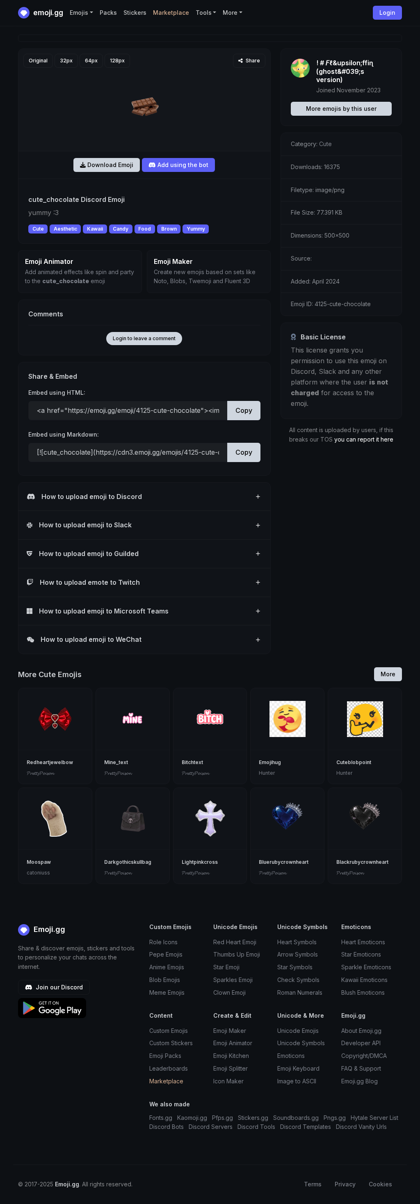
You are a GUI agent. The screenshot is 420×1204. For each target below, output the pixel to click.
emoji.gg (47, 12)
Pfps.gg (222, 1117)
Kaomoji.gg (192, 1117)
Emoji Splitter (230, 1068)
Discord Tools (256, 1126)
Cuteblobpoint (353, 762)
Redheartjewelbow (50, 762)
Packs (108, 12)
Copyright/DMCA (364, 1055)
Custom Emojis (168, 1030)
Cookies (380, 1184)
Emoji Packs (165, 1055)
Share (252, 60)
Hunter (267, 773)
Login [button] (387, 12)
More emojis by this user (341, 108)
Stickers (134, 12)
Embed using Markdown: (63, 434)
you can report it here (363, 439)
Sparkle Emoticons (366, 967)
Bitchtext (192, 762)
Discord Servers (211, 1126)
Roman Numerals (299, 992)
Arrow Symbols (297, 954)
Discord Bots (166, 1126)
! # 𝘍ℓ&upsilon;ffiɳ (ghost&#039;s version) (344, 71)
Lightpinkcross (200, 862)
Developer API (361, 1042)
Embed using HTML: (56, 392)
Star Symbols (295, 967)
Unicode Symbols (301, 1042)
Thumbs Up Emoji (236, 954)
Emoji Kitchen (231, 1055)
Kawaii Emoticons (364, 979)
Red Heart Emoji (234, 941)
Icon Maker (228, 1081)
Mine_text (116, 762)
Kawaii (95, 229)
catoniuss (38, 873)
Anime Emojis (166, 967)
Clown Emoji (229, 992)
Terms (313, 1184)
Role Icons (163, 941)
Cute (38, 229)
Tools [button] (204, 12)
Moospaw (39, 862)
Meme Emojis (167, 992)
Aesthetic (65, 229)
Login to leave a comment (144, 338)
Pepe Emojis (166, 954)
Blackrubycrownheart (362, 862)
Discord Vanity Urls (361, 1126)
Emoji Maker (229, 1030)
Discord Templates (305, 1126)
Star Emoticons (361, 954)
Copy (243, 410)
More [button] (230, 12)
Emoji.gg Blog (359, 1081)
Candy (120, 229)
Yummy (196, 229)
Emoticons (291, 1055)
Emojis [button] (79, 12)
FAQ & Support (361, 1068)
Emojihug (270, 762)
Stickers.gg (253, 1117)
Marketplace (171, 12)
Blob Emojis (164, 979)
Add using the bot (182, 164)
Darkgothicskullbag (127, 862)
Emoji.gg (48, 929)
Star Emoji (226, 967)
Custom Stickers (171, 1042)
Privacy (345, 1184)
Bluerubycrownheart (283, 862)
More (388, 674)
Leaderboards (168, 1068)
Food (144, 229)
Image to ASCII (296, 1081)
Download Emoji (109, 164)
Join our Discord (58, 987)
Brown (169, 229)
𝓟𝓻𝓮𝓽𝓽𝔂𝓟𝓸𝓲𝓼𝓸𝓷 (40, 773)
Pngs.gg (335, 1117)
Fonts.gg (160, 1117)
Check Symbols (298, 979)
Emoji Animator (232, 1042)
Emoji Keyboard (298, 1068)
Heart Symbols (297, 941)
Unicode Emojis (298, 1030)
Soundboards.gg (296, 1117)
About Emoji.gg (361, 1030)
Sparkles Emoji (233, 979)
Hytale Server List (374, 1117)
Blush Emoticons (363, 992)
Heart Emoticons (363, 941)
